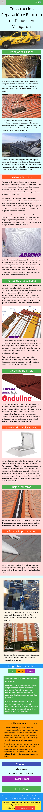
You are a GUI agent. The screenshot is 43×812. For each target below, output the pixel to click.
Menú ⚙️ (38, 2)
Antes (12, 671)
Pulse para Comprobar (25, 808)
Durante (20, 671)
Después (30, 671)
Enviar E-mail (21, 779)
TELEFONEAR (21, 789)
